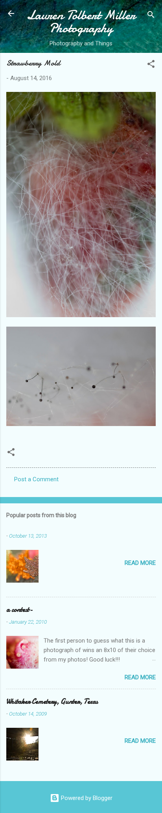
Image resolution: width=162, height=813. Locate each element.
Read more (140, 562)
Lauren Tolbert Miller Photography (81, 21)
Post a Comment (36, 479)
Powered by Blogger (85, 798)
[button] (151, 65)
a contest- (19, 610)
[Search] (151, 16)
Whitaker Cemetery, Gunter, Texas (52, 701)
